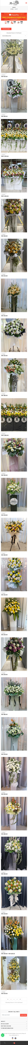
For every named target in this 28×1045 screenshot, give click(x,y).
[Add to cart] (25, 69)
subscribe (23, 1015)
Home (11, 9)
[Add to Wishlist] (25, 71)
